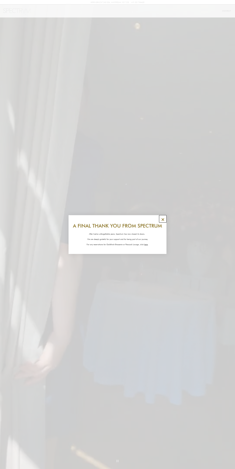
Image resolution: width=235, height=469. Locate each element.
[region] (117, 234)
